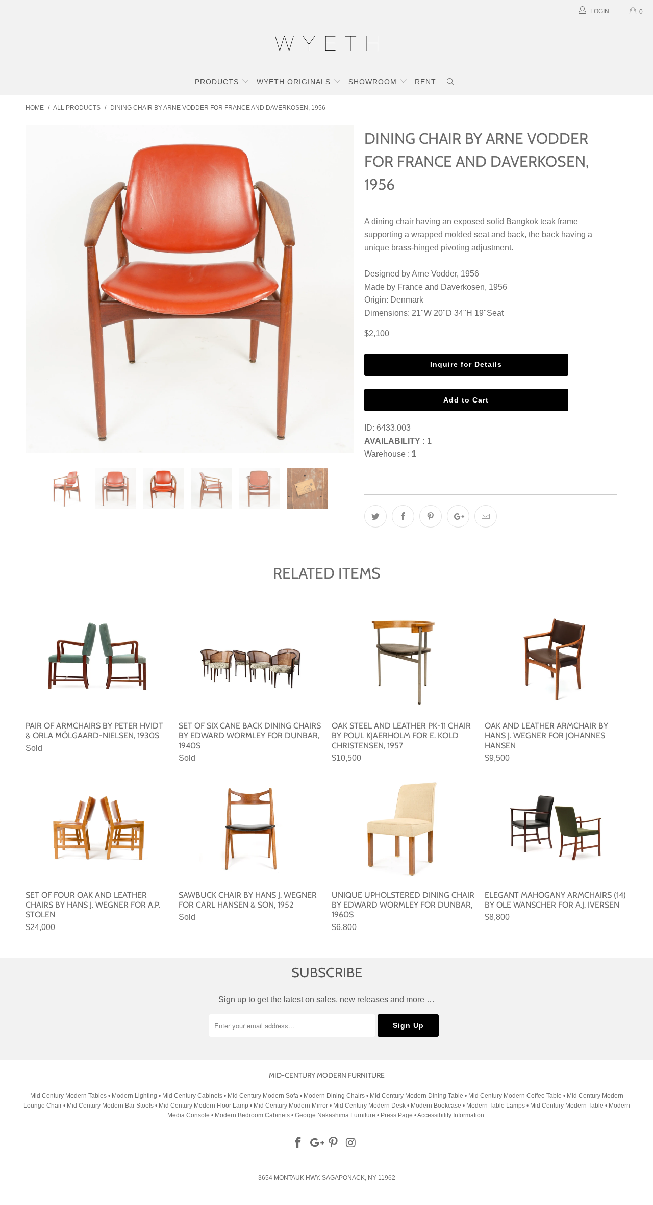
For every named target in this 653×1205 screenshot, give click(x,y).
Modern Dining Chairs (334, 1095)
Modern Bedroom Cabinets (252, 1115)
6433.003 (393, 427)
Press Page (397, 1115)
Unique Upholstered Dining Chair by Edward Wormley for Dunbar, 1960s (403, 829)
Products (218, 82)
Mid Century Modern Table (567, 1105)
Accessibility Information (450, 1115)
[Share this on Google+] (458, 516)
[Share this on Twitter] (375, 516)
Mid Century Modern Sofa (263, 1095)
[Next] (336, 289)
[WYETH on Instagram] (351, 1143)
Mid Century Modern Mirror (291, 1105)
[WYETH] (326, 44)
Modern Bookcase (436, 1105)
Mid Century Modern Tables (68, 1095)
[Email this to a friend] (485, 516)
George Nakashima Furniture (335, 1115)
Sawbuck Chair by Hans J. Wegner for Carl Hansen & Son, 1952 (250, 829)
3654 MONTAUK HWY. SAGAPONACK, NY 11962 (326, 1178)
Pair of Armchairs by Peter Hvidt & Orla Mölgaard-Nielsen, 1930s (97, 660)
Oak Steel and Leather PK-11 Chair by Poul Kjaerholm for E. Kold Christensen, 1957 (403, 660)
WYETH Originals (295, 82)
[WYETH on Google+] (315, 1143)
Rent (425, 82)
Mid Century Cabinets (193, 1095)
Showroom (373, 82)
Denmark (406, 299)
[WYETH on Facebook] (298, 1143)
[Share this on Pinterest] (430, 516)
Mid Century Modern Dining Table (416, 1095)
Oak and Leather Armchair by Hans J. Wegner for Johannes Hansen (556, 660)
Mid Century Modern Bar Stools (110, 1105)
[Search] (451, 82)
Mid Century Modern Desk (369, 1105)
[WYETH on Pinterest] (333, 1143)
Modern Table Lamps (495, 1105)
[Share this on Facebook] (403, 516)
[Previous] (43, 289)
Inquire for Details (466, 364)
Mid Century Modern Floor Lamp (203, 1105)
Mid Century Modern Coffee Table (515, 1095)
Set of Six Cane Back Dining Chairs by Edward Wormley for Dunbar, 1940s (250, 660)
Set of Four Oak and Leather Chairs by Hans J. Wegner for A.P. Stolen (97, 829)
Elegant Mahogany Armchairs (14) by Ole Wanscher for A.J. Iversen (556, 829)
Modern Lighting (135, 1095)
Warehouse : (390, 453)
